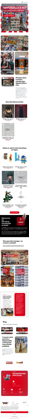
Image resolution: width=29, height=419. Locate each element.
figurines (19, 258)
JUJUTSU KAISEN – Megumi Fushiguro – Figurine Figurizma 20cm (21, 186)
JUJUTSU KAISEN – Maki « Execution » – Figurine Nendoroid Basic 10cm (8, 186)
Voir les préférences (14, 416)
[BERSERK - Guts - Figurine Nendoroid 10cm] (8, 112)
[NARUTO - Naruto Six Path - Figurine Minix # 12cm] (8, 157)
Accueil (13, 403)
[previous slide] (3, 363)
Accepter (14, 412)
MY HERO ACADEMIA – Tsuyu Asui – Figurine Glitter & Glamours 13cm (8, 206)
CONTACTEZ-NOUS (9, 15)
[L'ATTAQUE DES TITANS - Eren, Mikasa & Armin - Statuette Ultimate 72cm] (8, 132)
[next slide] (25, 363)
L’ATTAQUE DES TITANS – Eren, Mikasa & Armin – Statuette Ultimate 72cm (8, 138)
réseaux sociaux (18, 307)
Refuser (14, 414)
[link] (7, 330)
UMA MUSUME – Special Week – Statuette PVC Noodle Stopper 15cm (21, 206)
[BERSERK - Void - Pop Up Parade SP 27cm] (21, 113)
